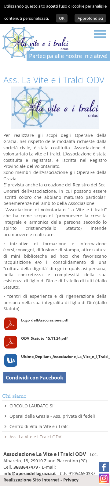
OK (61, 18)
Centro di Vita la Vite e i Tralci (39, 426)
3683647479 (25, 467)
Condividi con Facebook (34, 377)
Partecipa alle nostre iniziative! (68, 55)
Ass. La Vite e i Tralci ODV (35, 437)
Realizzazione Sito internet (31, 480)
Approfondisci (90, 18)
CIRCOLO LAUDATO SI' (31, 406)
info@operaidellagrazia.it (29, 473)
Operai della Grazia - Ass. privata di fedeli (52, 416)
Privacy (71, 480)
